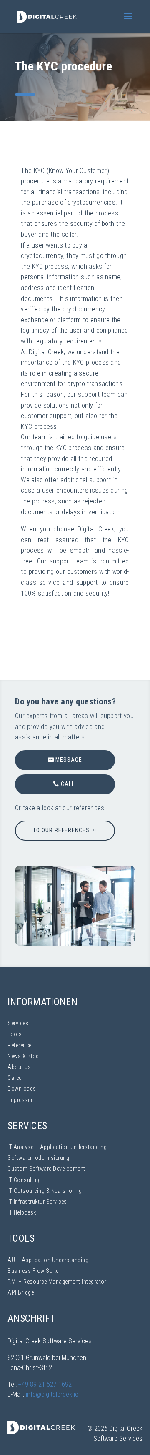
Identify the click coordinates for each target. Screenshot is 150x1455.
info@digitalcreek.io (52, 1394)
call (68, 784)
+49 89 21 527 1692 (45, 1384)
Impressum (22, 1100)
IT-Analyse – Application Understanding (57, 1147)
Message (68, 759)
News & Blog (23, 1056)
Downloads (22, 1088)
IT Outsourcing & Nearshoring (45, 1190)
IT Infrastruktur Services (37, 1201)
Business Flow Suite (33, 1270)
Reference (20, 1045)
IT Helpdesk (22, 1212)
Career (15, 1077)
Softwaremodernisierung (38, 1157)
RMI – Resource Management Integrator (57, 1281)
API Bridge (21, 1292)
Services (18, 1023)
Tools (15, 1034)
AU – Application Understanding (48, 1260)
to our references (61, 830)
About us (19, 1067)
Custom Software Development (46, 1168)
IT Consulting (24, 1180)
